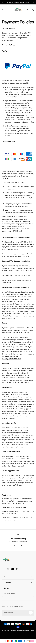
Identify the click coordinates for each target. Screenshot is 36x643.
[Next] (33, 2)
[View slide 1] (15, 545)
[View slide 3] (19, 545)
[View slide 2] (17, 545)
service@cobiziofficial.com (11, 359)
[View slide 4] (21, 545)
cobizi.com (25, 430)
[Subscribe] (29, 639)
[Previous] (3, 2)
